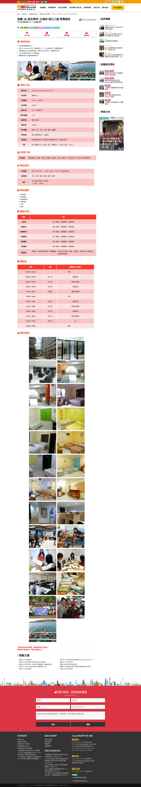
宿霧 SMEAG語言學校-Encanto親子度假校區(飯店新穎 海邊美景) (113, 82)
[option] (111, 134)
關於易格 (105, 7)
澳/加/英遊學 (62, 7)
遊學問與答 (87, 7)
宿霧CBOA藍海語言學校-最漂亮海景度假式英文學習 (75, 666)
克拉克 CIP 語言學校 (25, 669)
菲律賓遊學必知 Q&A (23, 746)
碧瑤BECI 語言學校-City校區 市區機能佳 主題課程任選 (35, 664)
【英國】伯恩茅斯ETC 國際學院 (114, 103)
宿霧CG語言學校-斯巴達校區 (68, 664)
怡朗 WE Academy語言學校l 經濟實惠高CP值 (32, 666)
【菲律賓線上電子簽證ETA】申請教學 (28, 750)
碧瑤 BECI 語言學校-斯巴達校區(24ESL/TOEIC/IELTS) (76, 659)
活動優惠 (43, 7)
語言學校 (24, 14)
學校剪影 (86, 35)
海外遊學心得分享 (75, 7)
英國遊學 (47, 744)
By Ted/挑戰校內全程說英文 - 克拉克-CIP (114, 49)
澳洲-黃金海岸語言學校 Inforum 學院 (113, 96)
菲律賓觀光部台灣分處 (80, 777)
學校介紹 (47, 35)
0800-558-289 (33, 2)
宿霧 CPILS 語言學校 (25, 659)
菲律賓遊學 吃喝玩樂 (23, 744)
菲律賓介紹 (20, 739)
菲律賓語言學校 (33, 14)
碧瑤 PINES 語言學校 (66, 669)
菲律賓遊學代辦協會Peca (80, 781)
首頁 (18, 14)
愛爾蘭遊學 (48, 746)
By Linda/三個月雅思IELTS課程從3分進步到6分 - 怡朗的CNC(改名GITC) (114, 56)
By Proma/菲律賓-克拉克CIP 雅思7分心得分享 (113, 35)
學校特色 (27, 35)
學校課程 (66, 35)
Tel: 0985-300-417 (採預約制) (82, 771)
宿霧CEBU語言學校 (45, 14)
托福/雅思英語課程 (111, 41)
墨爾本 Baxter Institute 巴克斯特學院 (114, 28)
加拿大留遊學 (49, 739)
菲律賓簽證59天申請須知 (24, 748)
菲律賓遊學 (52, 7)
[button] (119, 145)
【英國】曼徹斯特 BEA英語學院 (114, 88)
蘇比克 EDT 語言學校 (66, 662)
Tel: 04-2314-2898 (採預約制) (82, 742)
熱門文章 (97, 7)
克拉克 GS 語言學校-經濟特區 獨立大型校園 (32, 662)
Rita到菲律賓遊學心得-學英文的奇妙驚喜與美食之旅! (111, 141)
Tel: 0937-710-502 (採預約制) (82, 758)
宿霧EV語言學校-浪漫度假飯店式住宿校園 (114, 74)
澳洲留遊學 (48, 741)
